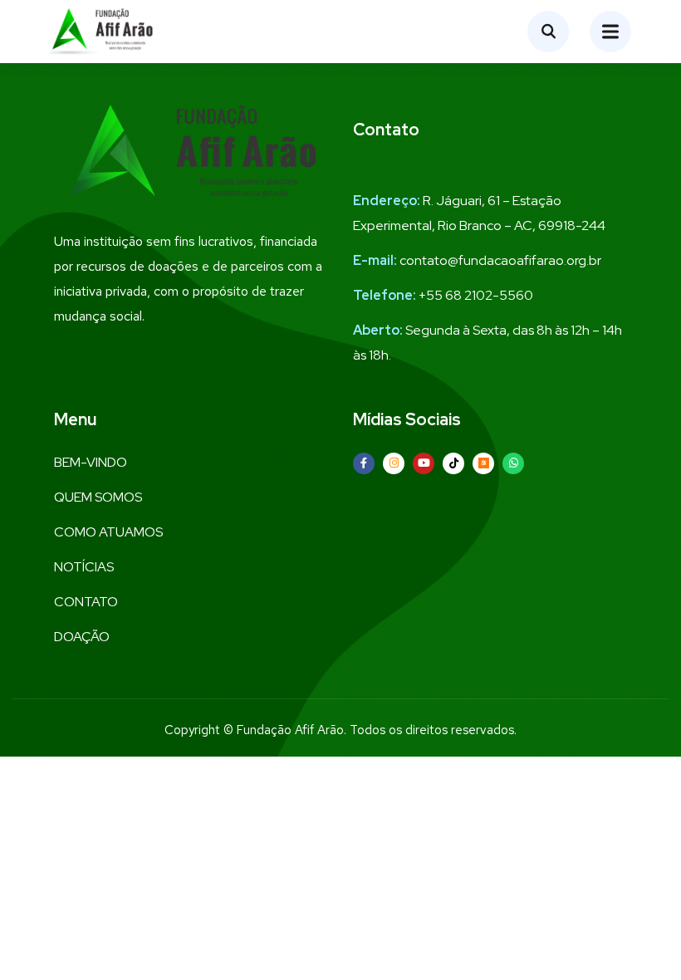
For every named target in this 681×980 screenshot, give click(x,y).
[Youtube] (423, 463)
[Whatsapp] (513, 463)
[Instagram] (393, 463)
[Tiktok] (453, 463)
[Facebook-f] (364, 463)
